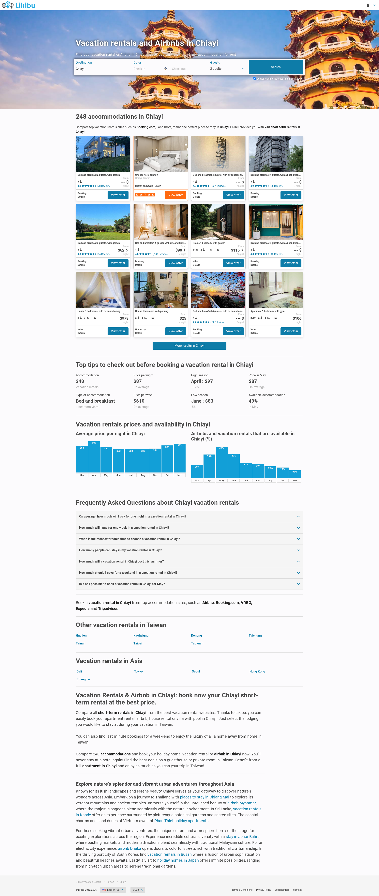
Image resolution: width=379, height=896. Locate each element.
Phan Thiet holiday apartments (181, 820)
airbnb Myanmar (241, 803)
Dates (137, 62)
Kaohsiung (140, 635)
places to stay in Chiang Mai (204, 797)
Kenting (196, 635)
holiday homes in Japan (178, 860)
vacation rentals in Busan (169, 854)
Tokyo (138, 671)
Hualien (81, 635)
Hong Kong (257, 671)
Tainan (80, 643)
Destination (84, 62)
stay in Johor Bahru (243, 836)
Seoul (196, 671)
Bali (79, 671)
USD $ (136, 889)
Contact (297, 889)
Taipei (137, 643)
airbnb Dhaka (129, 848)
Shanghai (83, 679)
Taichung (255, 635)
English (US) (113, 889)
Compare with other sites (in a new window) (279, 78)
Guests (215, 62)
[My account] (371, 5)
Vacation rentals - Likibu (18, 5)
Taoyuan (197, 643)
